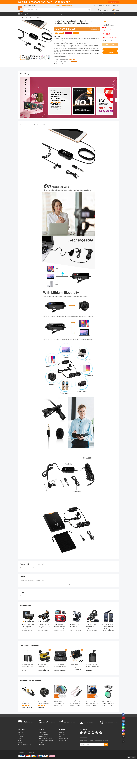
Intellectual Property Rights (46, 740)
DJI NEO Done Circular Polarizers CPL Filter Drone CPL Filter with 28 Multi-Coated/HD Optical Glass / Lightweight (108, 702)
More (108, 14)
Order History (62, 734)
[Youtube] (93, 732)
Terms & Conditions (43, 734)
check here (72, 59)
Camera (84, 14)
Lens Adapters (46, 14)
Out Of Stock (110, 44)
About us (20, 732)
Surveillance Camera (72, 14)
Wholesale (41, 744)
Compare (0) (106, 5)
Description (23, 124)
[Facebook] (81, 732)
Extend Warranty (63, 738)
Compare (110, 52)
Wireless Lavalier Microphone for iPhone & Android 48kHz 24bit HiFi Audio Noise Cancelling (44, 666)
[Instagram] (85, 732)
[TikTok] (96, 732)
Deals (116, 14)
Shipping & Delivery (44, 736)
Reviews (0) (32, 124)
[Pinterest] (100, 732)
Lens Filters (35, 14)
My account (62, 732)
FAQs (44, 124)
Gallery (39, 124)
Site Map (20, 736)
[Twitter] (89, 732)
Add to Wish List (110, 49)
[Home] (20, 9)
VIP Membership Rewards (24, 744)
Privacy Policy (42, 732)
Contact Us (21, 734)
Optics (102, 14)
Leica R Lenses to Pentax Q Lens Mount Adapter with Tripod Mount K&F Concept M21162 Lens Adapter (44, 702)
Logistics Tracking (63, 740)
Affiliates (41, 742)
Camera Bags (58, 14)
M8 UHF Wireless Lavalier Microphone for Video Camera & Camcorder (28, 666)
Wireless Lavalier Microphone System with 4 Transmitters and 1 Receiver (76, 666)
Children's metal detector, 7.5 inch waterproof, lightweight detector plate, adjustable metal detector (28, 702)
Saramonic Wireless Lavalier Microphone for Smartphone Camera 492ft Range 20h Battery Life (60, 666)
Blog (19, 738)
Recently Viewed (98, 5)
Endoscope (93, 14)
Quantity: (104, 40)
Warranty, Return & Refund (45, 738)
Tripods (26, 14)
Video (19, 740)
